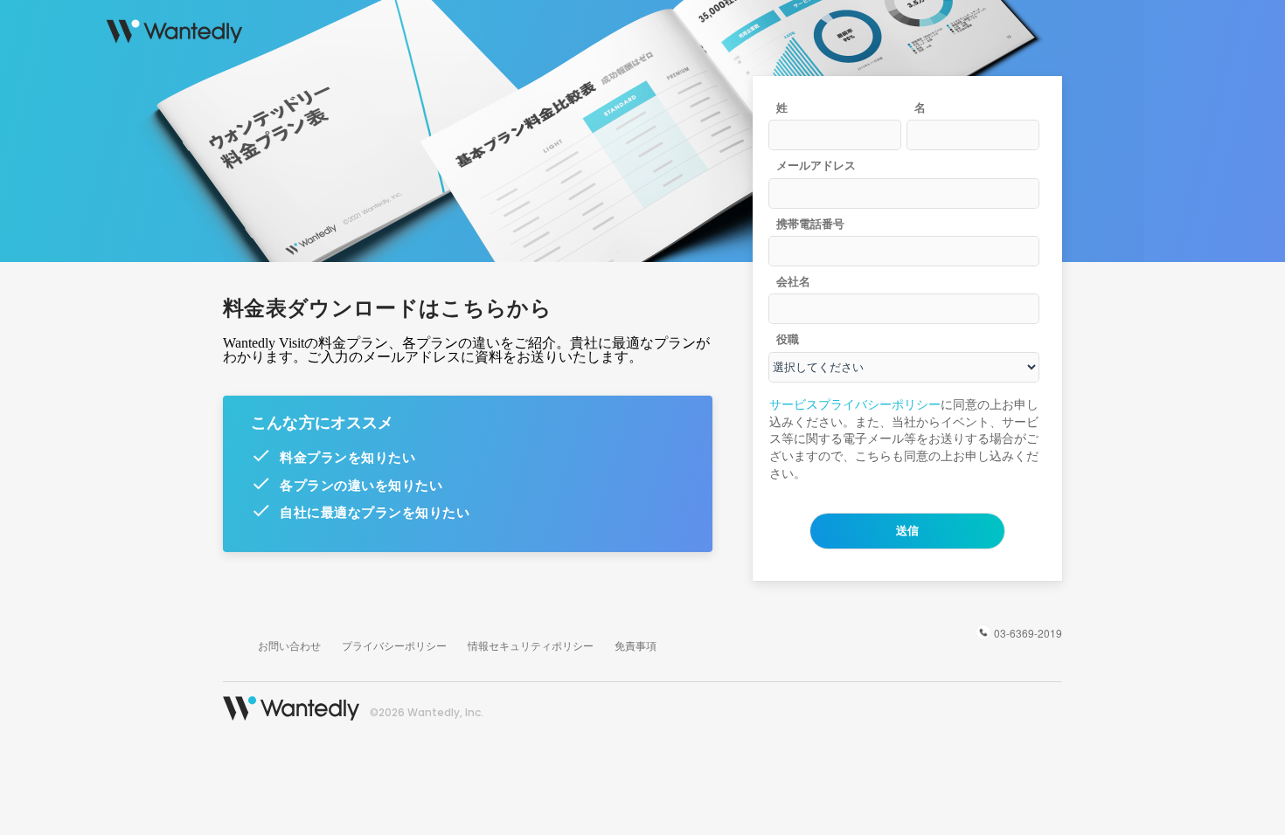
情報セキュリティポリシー (531, 645)
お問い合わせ (289, 645)
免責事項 (635, 645)
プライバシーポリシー (394, 645)
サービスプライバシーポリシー (855, 404)
